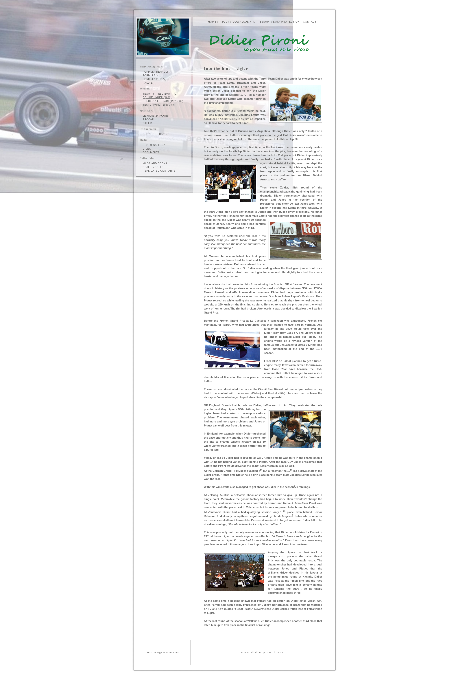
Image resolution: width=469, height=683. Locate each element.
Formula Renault (155, 71)
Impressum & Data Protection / (277, 21)
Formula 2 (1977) (154, 79)
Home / (213, 21)
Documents (151, 152)
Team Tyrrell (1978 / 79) (160, 93)
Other (147, 123)
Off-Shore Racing (156, 134)
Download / (242, 21)
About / (225, 21)
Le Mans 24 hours (156, 115)
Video (147, 148)
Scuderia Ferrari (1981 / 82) (163, 101)
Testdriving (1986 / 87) (159, 104)
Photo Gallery (154, 145)
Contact (310, 21)
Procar (148, 119)
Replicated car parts (159, 170)
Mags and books (155, 163)
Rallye (148, 82)
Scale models (153, 167)
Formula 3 (150, 75)
